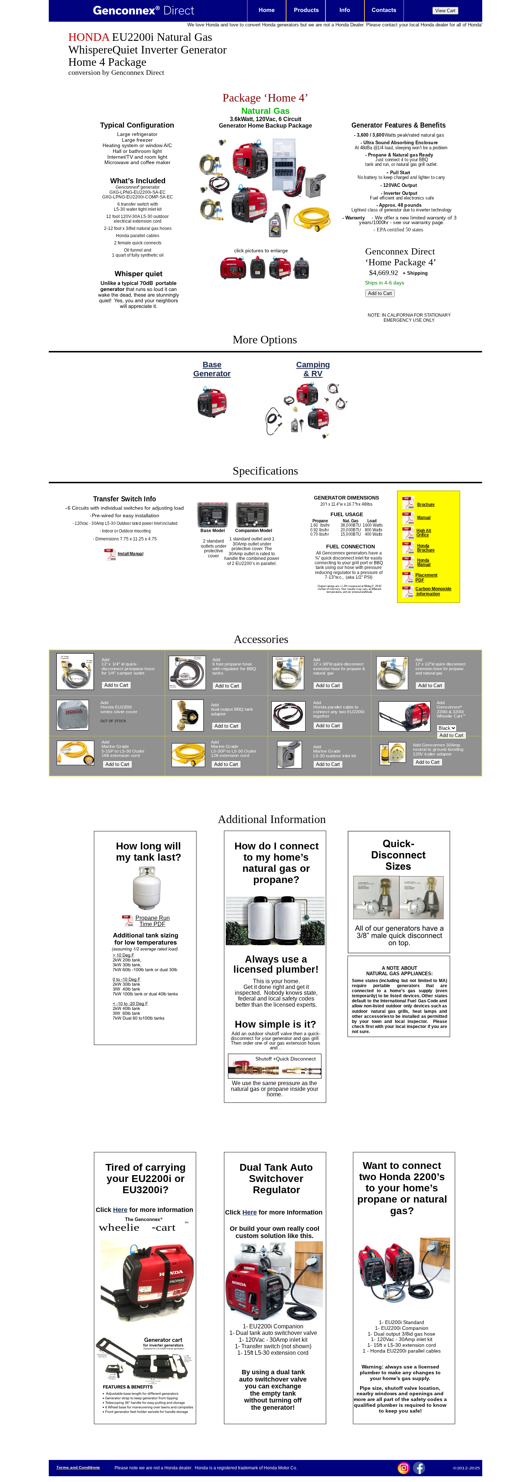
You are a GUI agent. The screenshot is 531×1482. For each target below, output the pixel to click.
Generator (212, 373)
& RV (313, 373)
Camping (313, 364)
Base (212, 364)
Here (120, 1209)
